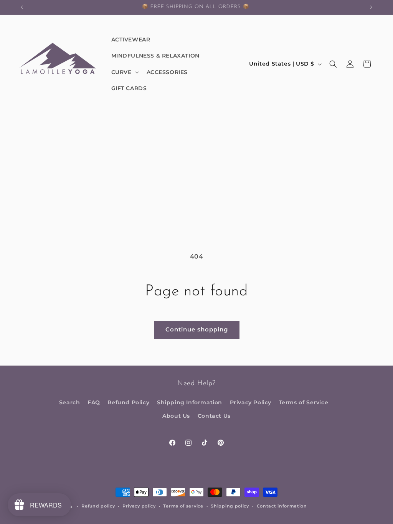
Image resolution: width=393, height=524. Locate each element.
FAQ (94, 402)
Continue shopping (196, 329)
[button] (124, 72)
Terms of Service (304, 402)
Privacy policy (139, 506)
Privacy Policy (250, 402)
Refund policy (98, 506)
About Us (176, 415)
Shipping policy (230, 506)
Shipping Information (189, 402)
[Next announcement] (371, 7)
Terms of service (183, 506)
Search (69, 402)
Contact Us (214, 415)
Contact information (282, 506)
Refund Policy (128, 402)
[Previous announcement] (21, 7)
